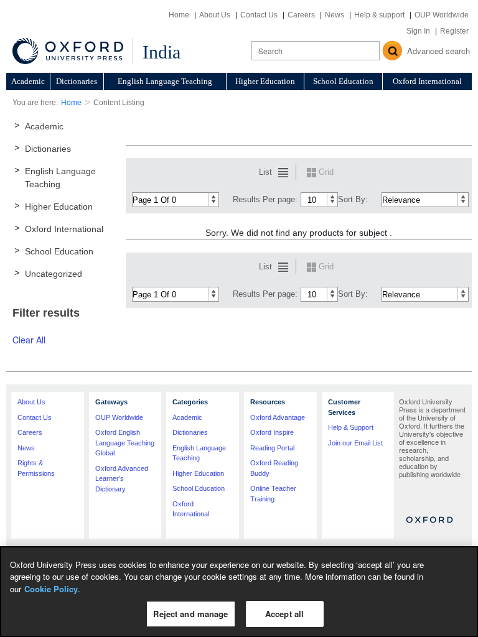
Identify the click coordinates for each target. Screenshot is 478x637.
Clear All (28, 339)
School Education (343, 81)
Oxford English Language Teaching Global (124, 443)
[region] (239, 591)
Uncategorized (53, 274)
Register (454, 31)
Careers (301, 15)
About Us (214, 15)
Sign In (418, 31)
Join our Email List (355, 443)
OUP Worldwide (442, 15)
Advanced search (438, 51)
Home (179, 15)
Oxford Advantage (277, 417)
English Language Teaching (165, 81)
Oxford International (427, 81)
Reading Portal (272, 448)
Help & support (379, 15)
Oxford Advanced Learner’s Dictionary (121, 479)
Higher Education (265, 81)
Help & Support (350, 427)
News (334, 15)
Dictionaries (76, 81)
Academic (28, 81)
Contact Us (259, 15)
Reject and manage (190, 614)
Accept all (284, 614)
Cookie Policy (51, 589)
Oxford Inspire (272, 432)
